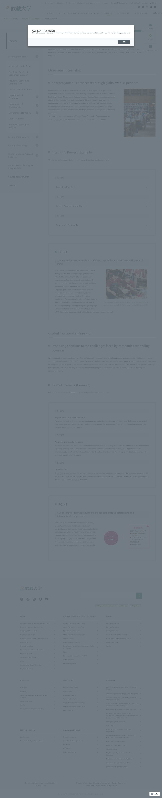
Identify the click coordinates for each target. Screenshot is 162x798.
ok (124, 42)
